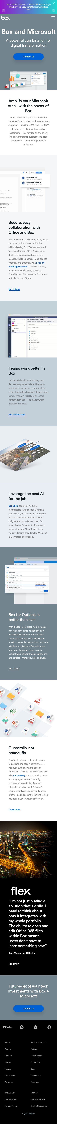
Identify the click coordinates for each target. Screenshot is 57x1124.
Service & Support (38, 1042)
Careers (8, 1049)
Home (7, 1042)
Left (3, 10)
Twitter (35, 1027)
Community (36, 1075)
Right (53, 10)
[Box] (5, 18)
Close (53, 3)
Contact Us (35, 1062)
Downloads (10, 1075)
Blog (21, 1027)
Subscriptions (11, 1099)
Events (8, 1062)
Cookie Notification (39, 1106)
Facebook (49, 1027)
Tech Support (36, 1056)
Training (34, 1049)
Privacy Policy (11, 1106)
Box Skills (13, 505)
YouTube (8, 1027)
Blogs (33, 1069)
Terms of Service (38, 1099)
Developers (36, 1082)
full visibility (19, 775)
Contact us (28, 56)
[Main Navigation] (53, 18)
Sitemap (34, 1093)
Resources (9, 1082)
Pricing (8, 1069)
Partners (8, 1056)
